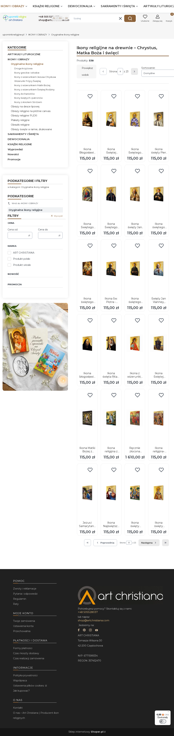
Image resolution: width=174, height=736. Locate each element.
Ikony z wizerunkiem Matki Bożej (32, 85)
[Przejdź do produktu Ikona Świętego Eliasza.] (87, 194)
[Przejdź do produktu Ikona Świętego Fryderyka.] (134, 119)
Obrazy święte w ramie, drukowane (31, 129)
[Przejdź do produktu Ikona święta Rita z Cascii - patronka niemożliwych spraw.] (111, 343)
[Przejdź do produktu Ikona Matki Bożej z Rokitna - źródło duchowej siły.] (87, 418)
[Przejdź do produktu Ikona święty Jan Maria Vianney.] (134, 194)
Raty (16, 603)
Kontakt (18, 707)
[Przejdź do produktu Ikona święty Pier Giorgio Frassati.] (158, 119)
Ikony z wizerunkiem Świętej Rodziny (34, 89)
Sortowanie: (148, 67)
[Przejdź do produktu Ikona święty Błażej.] (134, 492)
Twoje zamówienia (24, 620)
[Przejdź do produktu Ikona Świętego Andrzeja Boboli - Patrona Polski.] (111, 194)
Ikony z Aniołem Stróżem (28, 102)
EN (60, 18)
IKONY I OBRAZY (37, 34)
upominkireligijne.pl (13, 34)
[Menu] (169, 712)
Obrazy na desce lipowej (25, 106)
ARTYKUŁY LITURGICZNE (24, 54)
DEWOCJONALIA (19, 139)
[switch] (162, 721)
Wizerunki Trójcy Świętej (27, 81)
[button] (130, 18)
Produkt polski (21, 258)
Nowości (13, 154)
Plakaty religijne (20, 120)
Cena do (43, 229)
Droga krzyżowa (23, 68)
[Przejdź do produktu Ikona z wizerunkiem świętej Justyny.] (134, 343)
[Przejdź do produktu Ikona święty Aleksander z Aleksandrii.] (158, 492)
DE (66, 18)
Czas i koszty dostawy (26, 653)
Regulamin (19, 598)
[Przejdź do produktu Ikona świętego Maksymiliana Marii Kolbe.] (134, 268)
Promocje (14, 159)
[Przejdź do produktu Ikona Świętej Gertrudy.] (111, 119)
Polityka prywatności (25, 675)
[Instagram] (90, 630)
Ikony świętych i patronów (28, 97)
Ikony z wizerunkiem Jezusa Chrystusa (35, 77)
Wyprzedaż (15, 149)
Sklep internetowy (85, 731)
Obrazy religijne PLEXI (24, 115)
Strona (113, 71)
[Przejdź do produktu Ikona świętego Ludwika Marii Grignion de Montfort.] (158, 194)
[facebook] (79, 630)
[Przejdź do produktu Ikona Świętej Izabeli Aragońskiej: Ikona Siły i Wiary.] (158, 343)
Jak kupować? (21, 690)
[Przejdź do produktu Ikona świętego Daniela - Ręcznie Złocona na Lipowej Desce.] (87, 268)
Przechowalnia (21, 631)
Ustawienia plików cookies (29, 685)
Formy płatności (22, 648)
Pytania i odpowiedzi (25, 593)
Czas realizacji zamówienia (28, 658)
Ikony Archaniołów (24, 93)
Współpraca (20, 680)
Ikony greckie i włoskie (26, 72)
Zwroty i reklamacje (24, 588)
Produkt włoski (22, 264)
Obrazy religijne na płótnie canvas (30, 111)
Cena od (13, 229)
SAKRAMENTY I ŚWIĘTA (23, 134)
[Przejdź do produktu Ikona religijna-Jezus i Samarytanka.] (158, 418)
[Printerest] (84, 630)
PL (54, 18)
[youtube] (96, 630)
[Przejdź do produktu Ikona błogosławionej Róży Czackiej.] (87, 343)
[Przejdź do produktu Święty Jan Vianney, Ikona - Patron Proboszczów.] (158, 268)
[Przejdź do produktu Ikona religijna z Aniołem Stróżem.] (111, 418)
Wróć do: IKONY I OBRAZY (25, 203)
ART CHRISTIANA (23, 252)
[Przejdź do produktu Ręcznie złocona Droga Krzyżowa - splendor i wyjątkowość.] (134, 418)
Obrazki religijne (20, 124)
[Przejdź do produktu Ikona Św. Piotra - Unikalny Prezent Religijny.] (111, 268)
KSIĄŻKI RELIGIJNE (20, 144)
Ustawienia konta (23, 626)
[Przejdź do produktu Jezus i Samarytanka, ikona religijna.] (87, 492)
